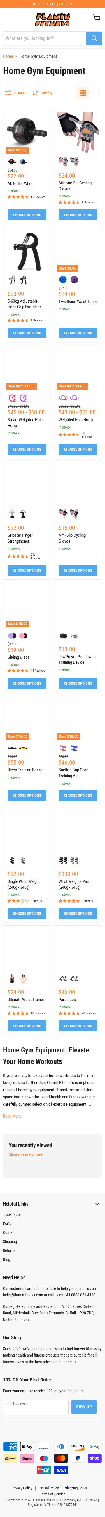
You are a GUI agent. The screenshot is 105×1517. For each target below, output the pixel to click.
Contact (9, 1232)
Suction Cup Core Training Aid (73, 772)
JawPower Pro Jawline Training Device (78, 659)
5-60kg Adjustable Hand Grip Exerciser (24, 304)
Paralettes (67, 999)
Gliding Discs (18, 657)
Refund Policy (48, 1488)
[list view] (95, 93)
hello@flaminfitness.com (23, 1295)
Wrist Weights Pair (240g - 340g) (74, 884)
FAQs (7, 1223)
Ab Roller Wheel (21, 183)
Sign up (84, 1407)
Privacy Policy (21, 1488)
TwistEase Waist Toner (78, 301)
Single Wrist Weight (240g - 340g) (24, 884)
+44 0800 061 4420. (80, 1295)
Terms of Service (52, 1494)
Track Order (12, 1214)
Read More (12, 1116)
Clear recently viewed (26, 1154)
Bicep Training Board (25, 770)
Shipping (10, 1241)
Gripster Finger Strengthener (20, 538)
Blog (6, 1259)
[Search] (94, 38)
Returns (9, 1250)
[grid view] (82, 93)
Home (8, 56)
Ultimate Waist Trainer (26, 999)
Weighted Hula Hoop (76, 419)
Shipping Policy (76, 1488)
